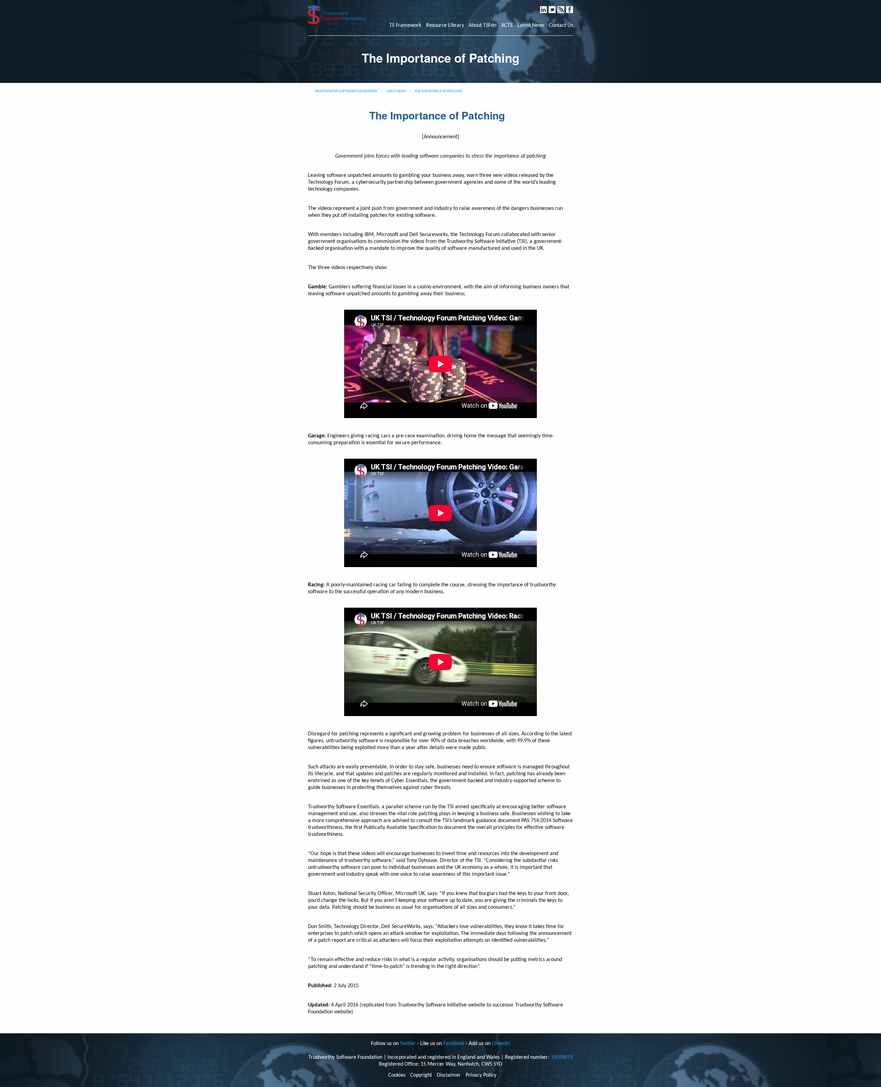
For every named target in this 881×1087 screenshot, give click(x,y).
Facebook (453, 1043)
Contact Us (561, 25)
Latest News (530, 25)
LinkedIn (501, 1043)
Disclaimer (449, 1075)
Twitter (408, 1043)
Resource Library (445, 25)
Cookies (396, 1075)
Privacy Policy (481, 1075)
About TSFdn (482, 25)
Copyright (421, 1075)
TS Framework (405, 25)
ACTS (506, 25)
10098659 (562, 1057)
